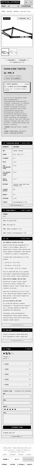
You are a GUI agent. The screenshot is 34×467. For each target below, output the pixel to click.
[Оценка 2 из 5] (7, 409)
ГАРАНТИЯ (28, 454)
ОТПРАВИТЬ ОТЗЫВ (17, 427)
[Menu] (31, 2)
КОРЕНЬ (3, 11)
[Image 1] (5, 52)
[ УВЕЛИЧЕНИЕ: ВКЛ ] (24, 18)
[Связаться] (26, 2)
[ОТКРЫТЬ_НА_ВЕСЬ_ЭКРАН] (17, 31)
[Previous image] (4, 31)
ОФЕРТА (5, 454)
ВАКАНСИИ (20, 454)
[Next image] (29, 31)
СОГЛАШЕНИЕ (13, 454)
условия (27, 84)
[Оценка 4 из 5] (13, 409)
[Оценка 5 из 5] (15, 409)
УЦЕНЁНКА (16, 11)
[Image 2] (13, 52)
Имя (4, 393)
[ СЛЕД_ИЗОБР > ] (23, 60)
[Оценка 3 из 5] (10, 409)
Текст (4, 413)
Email (4, 400)
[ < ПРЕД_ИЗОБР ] (11, 60)
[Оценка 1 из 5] (5, 409)
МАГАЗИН (9, 11)
